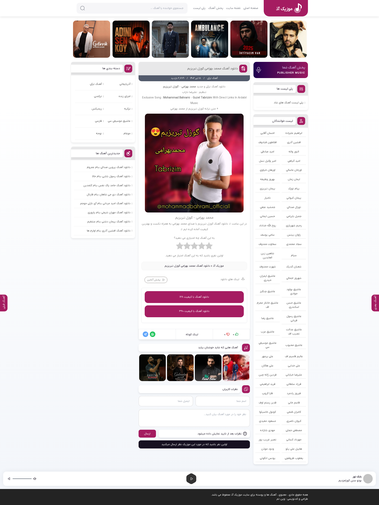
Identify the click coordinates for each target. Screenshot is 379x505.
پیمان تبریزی (267, 189)
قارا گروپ (267, 393)
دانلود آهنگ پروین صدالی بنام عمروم (108, 167)
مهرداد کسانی (293, 440)
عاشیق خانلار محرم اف (267, 305)
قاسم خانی (294, 403)
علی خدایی (294, 366)
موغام (127, 133)
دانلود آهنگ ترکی (215, 87)
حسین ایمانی (267, 216)
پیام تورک (293, 189)
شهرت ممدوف (267, 267)
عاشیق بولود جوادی (294, 291)
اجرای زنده (124, 96)
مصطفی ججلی (294, 430)
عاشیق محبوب (293, 345)
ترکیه (127, 109)
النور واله (294, 152)
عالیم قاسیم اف (294, 356)
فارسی (98, 121)
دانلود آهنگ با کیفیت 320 (194, 311)
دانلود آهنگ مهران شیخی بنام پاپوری (109, 212)
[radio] (209, 247)
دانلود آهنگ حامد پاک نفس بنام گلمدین (106, 185)
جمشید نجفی (267, 207)
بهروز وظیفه (267, 179)
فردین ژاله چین (268, 375)
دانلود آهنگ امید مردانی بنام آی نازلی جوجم (105, 203)
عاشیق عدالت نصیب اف (294, 332)
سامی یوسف (267, 235)
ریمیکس (97, 109)
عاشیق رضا (267, 318)
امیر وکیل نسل (267, 161)
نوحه (99, 133)
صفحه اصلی (250, 8)
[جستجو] (82, 8)
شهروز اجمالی (293, 278)
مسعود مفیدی (267, 421)
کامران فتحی (294, 412)
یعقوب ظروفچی (294, 458)
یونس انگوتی (267, 458)
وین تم (281, 499)
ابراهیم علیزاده (293, 133)
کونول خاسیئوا (267, 412)
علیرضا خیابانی (294, 375)
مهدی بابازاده (267, 430)
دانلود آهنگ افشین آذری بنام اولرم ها (108, 231)
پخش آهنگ (215, 8)
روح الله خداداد (267, 225)
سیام (294, 255)
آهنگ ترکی (96, 84)
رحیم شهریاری (294, 225)
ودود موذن (267, 449)
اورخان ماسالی (294, 170)
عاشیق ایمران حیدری (267, 278)
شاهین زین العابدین (267, 256)
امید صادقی (267, 152)
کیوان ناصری (293, 421)
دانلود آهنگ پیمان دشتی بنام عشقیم (108, 222)
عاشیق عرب (267, 332)
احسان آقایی (267, 133)
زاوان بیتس (294, 235)
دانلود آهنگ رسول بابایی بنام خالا (111, 176)
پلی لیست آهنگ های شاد (288, 103)
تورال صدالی (294, 207)
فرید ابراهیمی (267, 384)
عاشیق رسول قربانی (293, 318)
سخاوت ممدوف (267, 244)
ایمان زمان (294, 179)
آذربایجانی (124, 84)
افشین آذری (294, 142)
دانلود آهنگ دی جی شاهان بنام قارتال (108, 194)
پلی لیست (199, 8)
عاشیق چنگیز (267, 291)
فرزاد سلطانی (293, 384)
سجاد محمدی (294, 244)
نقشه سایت (233, 8)
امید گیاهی (294, 161)
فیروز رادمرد (294, 393)
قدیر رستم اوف (267, 403)
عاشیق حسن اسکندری (293, 305)
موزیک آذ (218, 266)
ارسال (147, 434)
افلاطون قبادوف (267, 142)
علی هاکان (267, 366)
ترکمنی (98, 96)
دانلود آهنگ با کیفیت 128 (194, 297)
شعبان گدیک (293, 267)
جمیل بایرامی (293, 216)
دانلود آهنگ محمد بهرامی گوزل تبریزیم (212, 69)
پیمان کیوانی (293, 198)
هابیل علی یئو (294, 449)
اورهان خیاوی (267, 170)
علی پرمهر (267, 356)
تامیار (267, 198)
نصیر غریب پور (267, 440)
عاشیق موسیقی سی (268, 345)
